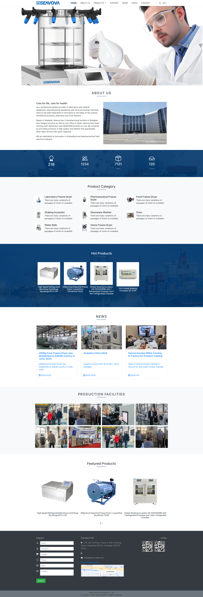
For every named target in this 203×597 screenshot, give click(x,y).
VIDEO (134, 3)
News (125, 3)
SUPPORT (114, 3)
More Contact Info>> (90, 562)
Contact (145, 3)
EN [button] (164, 3)
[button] (160, 3)
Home (74, 3)
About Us (85, 3)
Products (99, 3)
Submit (41, 581)
